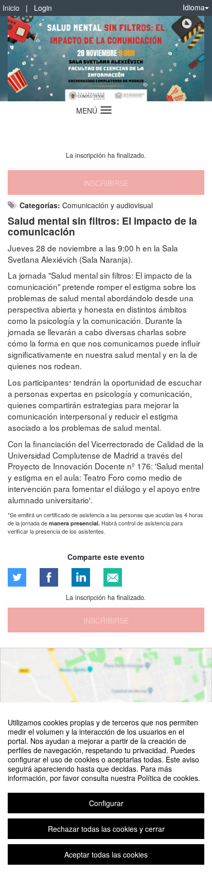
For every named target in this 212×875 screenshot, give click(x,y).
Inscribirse (106, 183)
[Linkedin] (81, 577)
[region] (106, 788)
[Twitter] (17, 577)
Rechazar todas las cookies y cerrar (106, 829)
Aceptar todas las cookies (106, 854)
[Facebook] (49, 577)
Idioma (194, 7)
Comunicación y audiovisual (107, 205)
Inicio (11, 8)
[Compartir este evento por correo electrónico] (112, 577)
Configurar (106, 803)
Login (43, 8)
